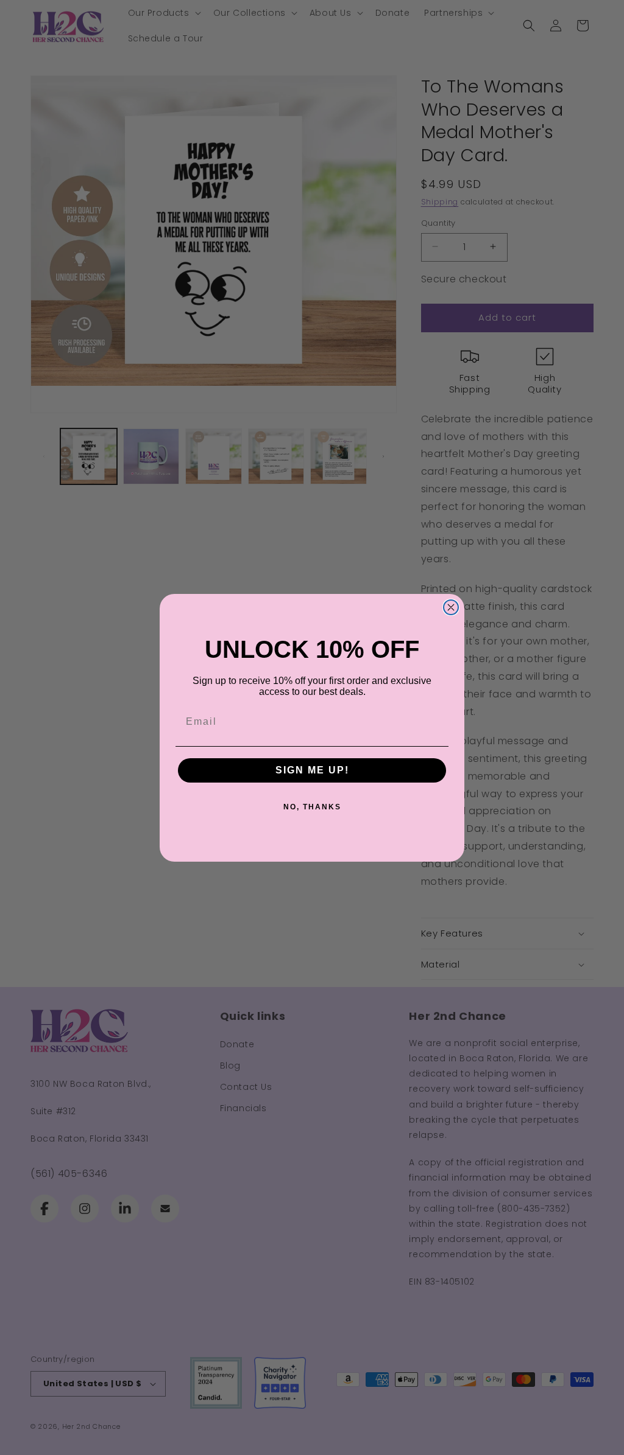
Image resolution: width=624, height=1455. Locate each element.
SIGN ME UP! (312, 770)
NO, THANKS (312, 807)
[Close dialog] (451, 607)
